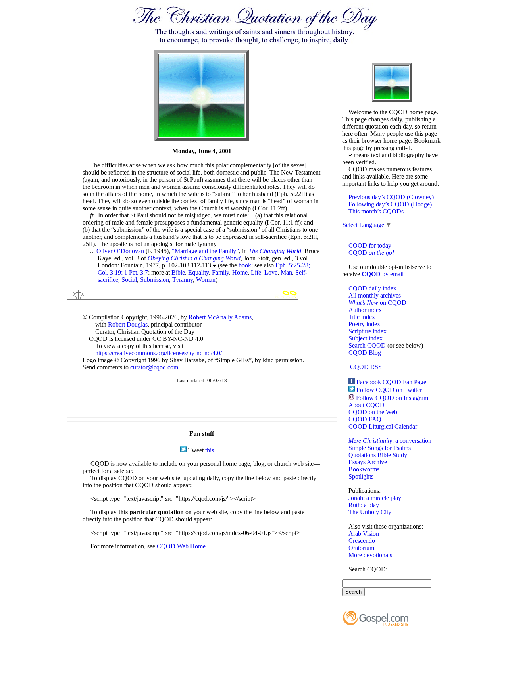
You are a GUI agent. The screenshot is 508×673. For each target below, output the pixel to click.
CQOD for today (369, 245)
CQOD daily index (372, 288)
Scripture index (367, 331)
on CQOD (377, 302)
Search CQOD (367, 345)
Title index (361, 316)
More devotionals (370, 555)
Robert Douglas (128, 324)
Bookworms (363, 469)
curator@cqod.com (154, 367)
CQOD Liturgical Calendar (382, 426)
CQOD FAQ (364, 419)
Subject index (365, 338)
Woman (206, 279)
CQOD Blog (364, 352)
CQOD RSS (366, 366)
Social (129, 279)
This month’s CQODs (376, 211)
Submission (154, 279)
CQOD (371, 252)
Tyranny (182, 279)
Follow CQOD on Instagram (392, 397)
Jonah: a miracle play (374, 497)
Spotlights (360, 476)
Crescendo (361, 540)
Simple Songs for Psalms (379, 447)
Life (256, 272)
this (209, 450)
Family (220, 272)
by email (383, 274)
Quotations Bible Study (377, 455)
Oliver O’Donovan (120, 251)
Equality (198, 272)
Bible (178, 272)
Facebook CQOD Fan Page (391, 382)
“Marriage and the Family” (205, 251)
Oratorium (361, 547)
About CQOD (366, 405)
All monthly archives (374, 295)
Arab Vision (363, 533)
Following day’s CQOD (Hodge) (390, 204)
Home (240, 272)
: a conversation (389, 440)
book (245, 265)
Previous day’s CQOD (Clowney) (391, 197)
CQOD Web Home (181, 546)
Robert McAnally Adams (220, 317)
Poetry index (364, 324)
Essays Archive (367, 462)
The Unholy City (369, 512)
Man (286, 272)
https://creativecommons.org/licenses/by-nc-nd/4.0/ (158, 353)
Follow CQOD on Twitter (389, 389)
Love (270, 272)
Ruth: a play (363, 505)
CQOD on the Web (372, 412)
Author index (365, 309)
